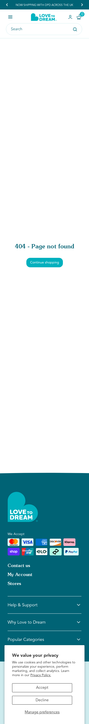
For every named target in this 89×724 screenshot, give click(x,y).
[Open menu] (10, 17)
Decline (42, 700)
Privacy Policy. (40, 675)
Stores (14, 584)
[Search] (75, 29)
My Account (20, 575)
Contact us (19, 566)
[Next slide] (81, 4)
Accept (42, 687)
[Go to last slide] (7, 4)
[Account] (70, 17)
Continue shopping (44, 262)
